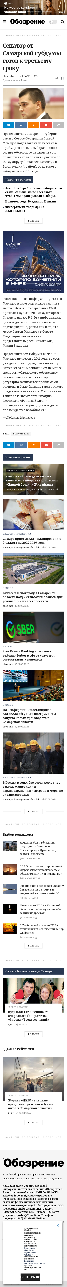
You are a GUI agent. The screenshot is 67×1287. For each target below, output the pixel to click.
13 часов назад (31, 858)
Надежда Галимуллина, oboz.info (21, 547)
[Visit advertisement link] (33, 7)
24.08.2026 (24, 1113)
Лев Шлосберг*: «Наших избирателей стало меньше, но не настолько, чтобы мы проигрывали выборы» (33, 192)
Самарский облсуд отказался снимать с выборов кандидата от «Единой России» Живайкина (32, 480)
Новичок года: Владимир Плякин (30, 201)
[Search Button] (62, 22)
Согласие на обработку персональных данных (30, 1251)
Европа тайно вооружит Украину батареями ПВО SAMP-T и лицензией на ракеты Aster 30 (42, 889)
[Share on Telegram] (8, 125)
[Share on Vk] (21, 125)
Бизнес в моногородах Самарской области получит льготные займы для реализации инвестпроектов (33, 597)
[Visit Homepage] (28, 22)
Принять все (30, 1277)
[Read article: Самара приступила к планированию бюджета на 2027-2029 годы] (33, 514)
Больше (33, 221)
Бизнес (8, 588)
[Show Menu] (4, 22)
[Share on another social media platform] (58, 125)
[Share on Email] (46, 125)
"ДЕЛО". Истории (18, 1007)
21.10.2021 (23, 1024)
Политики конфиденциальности (34, 1262)
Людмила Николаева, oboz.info (24, 489)
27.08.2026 (52, 489)
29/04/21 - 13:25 (29, 76)
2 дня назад (29, 917)
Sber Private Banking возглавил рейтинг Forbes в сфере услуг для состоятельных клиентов (29, 655)
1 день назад (29, 898)
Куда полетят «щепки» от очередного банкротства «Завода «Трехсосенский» (28, 1015)
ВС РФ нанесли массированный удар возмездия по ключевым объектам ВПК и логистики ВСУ (41, 870)
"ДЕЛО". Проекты (18, 1096)
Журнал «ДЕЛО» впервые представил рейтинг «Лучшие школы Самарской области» (31, 1104)
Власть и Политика (20, 470)
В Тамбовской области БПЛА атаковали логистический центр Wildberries (42, 929)
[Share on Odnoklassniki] (33, 125)
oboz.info (8, 76)
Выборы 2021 (21, 433)
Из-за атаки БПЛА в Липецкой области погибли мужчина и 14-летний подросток (41, 909)
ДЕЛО (11, 1024)
